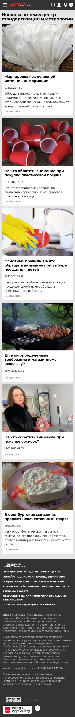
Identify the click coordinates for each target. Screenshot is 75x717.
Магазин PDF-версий (48, 581)
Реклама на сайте (55, 586)
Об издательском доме (20, 571)
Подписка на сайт (17, 581)
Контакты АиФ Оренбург (21, 586)
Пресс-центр (50, 571)
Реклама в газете (15, 591)
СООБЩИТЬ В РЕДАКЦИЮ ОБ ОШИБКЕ (29, 604)
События (11, 549)
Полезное (12, 455)
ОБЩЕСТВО (12, 111)
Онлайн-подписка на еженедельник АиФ (34, 576)
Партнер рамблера (33, 700)
